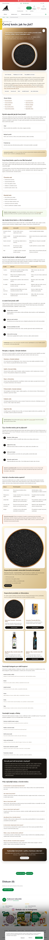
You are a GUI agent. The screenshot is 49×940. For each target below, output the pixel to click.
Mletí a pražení (8, 104)
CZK (43, 3)
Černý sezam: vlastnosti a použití (16, 747)
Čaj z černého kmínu (9, 106)
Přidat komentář (8, 889)
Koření (16, 681)
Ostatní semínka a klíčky (19, 675)
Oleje (18, 707)
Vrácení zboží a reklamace (30, 930)
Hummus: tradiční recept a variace (15, 722)
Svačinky (31, 11)
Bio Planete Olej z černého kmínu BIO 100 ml (26, 86)
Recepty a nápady (29, 104)
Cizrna (16, 694)
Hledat (29, 8)
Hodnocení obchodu (5, 3)
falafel (25, 419)
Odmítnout (30, 937)
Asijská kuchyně (15, 688)
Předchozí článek (21, 873)
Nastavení (22, 937)
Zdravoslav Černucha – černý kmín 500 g (22, 85)
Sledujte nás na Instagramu (26, 909)
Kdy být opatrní (29, 106)
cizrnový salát (32, 419)
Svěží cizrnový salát (15, 734)
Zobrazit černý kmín (24, 857)
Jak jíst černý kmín (29, 102)
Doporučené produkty (9, 108)
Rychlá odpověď (8, 100)
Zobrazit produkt (8, 585)
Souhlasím (39, 937)
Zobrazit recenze (16, 900)
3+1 (26, 11)
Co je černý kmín (29, 100)
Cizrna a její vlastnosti (17, 741)
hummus (21, 419)
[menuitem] (6, 14)
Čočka (18, 700)
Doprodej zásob (20, 11)
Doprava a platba (21, 930)
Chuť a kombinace (8, 102)
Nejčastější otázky (29, 108)
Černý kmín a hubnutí (17, 753)
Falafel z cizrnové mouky (14, 728)
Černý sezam (39, 212)
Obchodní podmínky (12, 930)
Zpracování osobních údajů (41, 930)
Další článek (29, 873)
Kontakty (6, 930)
